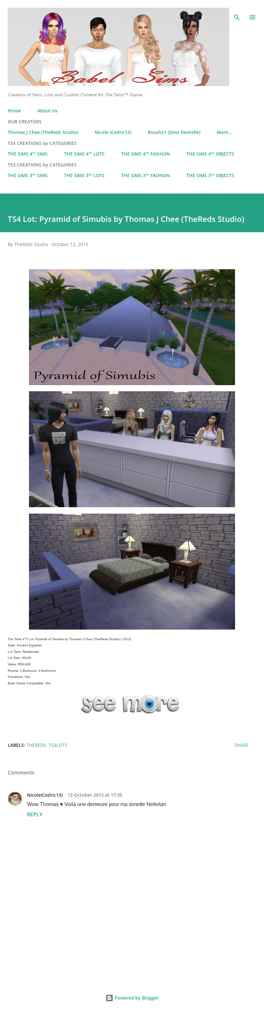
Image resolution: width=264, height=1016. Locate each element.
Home (14, 111)
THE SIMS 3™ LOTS (84, 175)
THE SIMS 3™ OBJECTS (210, 175)
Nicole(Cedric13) (44, 795)
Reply (34, 814)
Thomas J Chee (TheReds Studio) (43, 132)
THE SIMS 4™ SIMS (28, 154)
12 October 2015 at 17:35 (95, 795)
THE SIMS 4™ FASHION (145, 154)
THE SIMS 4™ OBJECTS (210, 154)
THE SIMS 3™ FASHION (145, 175)
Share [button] (241, 745)
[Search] (237, 11)
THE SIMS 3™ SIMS (28, 175)
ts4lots (58, 745)
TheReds (36, 745)
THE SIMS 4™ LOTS (84, 154)
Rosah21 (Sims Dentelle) (174, 132)
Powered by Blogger (136, 998)
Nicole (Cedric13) (113, 132)
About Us (47, 111)
